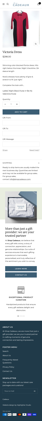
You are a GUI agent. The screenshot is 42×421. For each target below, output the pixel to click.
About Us (7, 355)
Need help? (34, 150)
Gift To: (5, 128)
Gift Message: (8, 139)
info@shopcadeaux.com (20, 179)
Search (6, 351)
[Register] (34, 391)
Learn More (21, 269)
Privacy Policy (8, 367)
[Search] (8, 4)
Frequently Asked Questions (10, 361)
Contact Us (7, 371)
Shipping (7, 163)
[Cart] (38, 4)
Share (5, 150)
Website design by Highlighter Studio (17, 405)
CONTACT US (21, 275)
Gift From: (7, 118)
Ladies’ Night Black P (13, 91)
